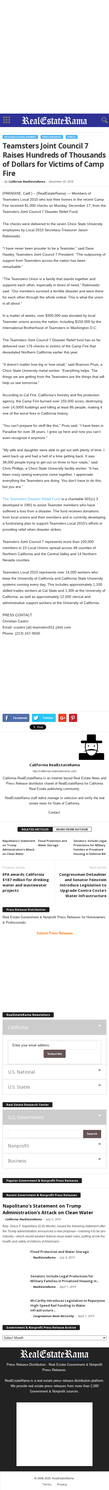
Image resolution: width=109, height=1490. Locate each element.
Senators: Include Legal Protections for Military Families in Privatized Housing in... (64, 1278)
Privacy (62, 1484)
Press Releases (51, 137)
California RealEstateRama (26, 181)
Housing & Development (20, 137)
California (18, 1027)
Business (17, 1161)
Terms (46, 1484)
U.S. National (21, 1072)
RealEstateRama (44, 1257)
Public (71, 137)
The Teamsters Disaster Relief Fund (31, 499)
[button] (101, 120)
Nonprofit (18, 1146)
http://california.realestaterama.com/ (55, 771)
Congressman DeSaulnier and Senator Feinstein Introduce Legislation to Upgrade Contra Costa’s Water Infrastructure (82, 885)
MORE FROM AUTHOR (72, 829)
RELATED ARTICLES (35, 829)
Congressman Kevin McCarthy (53, 1316)
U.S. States (19, 1087)
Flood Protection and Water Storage (59, 1251)
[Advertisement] (54, 57)
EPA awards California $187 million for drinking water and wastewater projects (26, 882)
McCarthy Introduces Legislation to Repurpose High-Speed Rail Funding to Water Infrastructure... (67, 1305)
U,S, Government (26, 1117)
